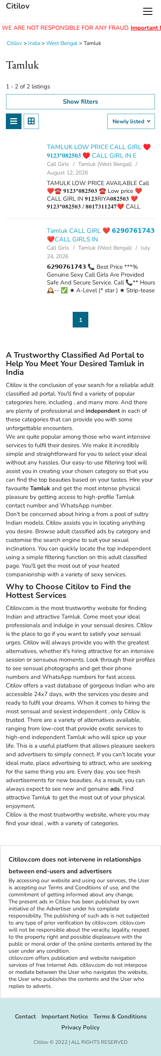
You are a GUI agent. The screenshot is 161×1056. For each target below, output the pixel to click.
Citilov (18, 6)
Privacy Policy (80, 1027)
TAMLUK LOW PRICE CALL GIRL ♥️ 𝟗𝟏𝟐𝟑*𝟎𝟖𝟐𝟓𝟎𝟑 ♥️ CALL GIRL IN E (99, 151)
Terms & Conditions (120, 1016)
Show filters (80, 101)
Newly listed (129, 121)
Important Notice (64, 1016)
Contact (25, 1016)
